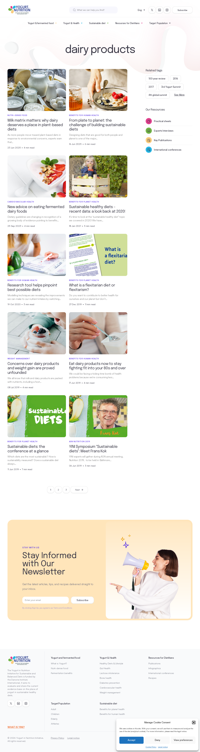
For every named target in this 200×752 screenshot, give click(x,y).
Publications (154, 663)
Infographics (154, 668)
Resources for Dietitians (127, 23)
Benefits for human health (112, 714)
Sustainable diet (97, 23)
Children (55, 714)
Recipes (152, 678)
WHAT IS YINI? (16, 727)
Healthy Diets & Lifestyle (111, 663)
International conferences (161, 673)
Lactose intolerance (109, 673)
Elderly (54, 719)
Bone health (106, 678)
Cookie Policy (151, 747)
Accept (131, 740)
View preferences (183, 740)
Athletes (55, 723)
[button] (193, 722)
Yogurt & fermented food (41, 23)
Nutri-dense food (59, 668)
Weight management (110, 692)
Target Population (158, 23)
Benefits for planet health (112, 709)
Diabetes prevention (110, 682)
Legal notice (163, 747)
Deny (157, 740)
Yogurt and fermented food (65, 657)
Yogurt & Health (71, 23)
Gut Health (105, 668)
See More (179, 94)
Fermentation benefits (61, 673)
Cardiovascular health (111, 687)
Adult (53, 709)
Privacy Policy (57, 738)
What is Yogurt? (59, 663)
